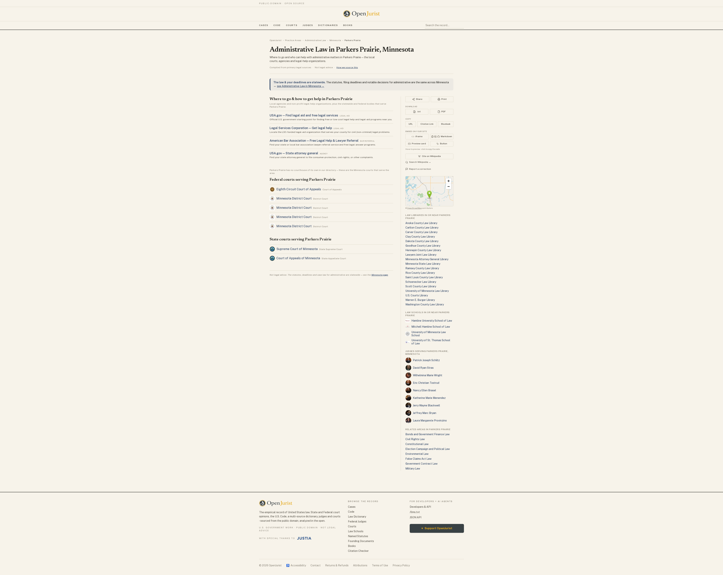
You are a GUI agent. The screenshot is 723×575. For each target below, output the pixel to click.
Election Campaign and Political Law (427, 448)
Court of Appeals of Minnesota (298, 258)
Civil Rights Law (415, 439)
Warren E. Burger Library (420, 299)
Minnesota (335, 40)
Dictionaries (328, 25)
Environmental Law (417, 453)
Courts (291, 25)
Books (348, 25)
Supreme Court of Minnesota (297, 249)
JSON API (415, 517)
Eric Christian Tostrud (426, 382)
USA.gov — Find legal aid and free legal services (304, 115)
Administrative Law (315, 40)
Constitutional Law (417, 444)
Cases (263, 25)
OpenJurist (275, 40)
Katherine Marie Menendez (429, 397)
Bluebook (445, 124)
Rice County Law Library (420, 272)
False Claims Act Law (418, 458)
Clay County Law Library (420, 236)
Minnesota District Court (294, 198)
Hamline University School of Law (431, 320)
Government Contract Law (421, 463)
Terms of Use (380, 565)
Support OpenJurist (436, 528)
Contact (315, 565)
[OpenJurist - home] (361, 14)
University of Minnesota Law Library (427, 290)
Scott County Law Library (420, 286)
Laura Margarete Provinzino (430, 420)
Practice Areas (293, 40)
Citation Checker (358, 550)
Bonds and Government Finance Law (427, 434)
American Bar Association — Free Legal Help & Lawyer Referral (314, 140)
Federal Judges (357, 521)
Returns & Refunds (337, 565)
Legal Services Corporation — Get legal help (301, 128)
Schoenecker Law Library (420, 281)
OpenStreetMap (414, 208)
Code (277, 25)
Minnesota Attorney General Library (426, 259)
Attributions (360, 565)
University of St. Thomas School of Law (430, 342)
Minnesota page (379, 275)
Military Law (412, 468)
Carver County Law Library (421, 232)
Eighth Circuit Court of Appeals (298, 189)
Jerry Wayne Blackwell (426, 405)
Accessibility (296, 565)
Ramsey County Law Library (422, 268)
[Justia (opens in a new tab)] (304, 538)
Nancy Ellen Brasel (424, 390)
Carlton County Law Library (421, 227)
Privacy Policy (401, 565)
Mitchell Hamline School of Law (430, 326)
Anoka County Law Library (421, 223)
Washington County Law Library (424, 304)
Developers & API (420, 506)
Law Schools (355, 531)
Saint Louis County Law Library (424, 277)
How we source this (347, 67)
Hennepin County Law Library (423, 250)
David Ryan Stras (423, 367)
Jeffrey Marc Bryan (424, 412)
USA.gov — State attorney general (294, 153)
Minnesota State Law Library (422, 263)
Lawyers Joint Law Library (420, 254)
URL (411, 124)
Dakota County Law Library (421, 241)
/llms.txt (415, 512)
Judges (308, 25)
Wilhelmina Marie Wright (427, 375)
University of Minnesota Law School (428, 334)
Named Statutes (358, 536)
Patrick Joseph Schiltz (426, 360)
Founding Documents (361, 541)
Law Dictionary (357, 516)
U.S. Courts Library (416, 295)
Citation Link (426, 124)
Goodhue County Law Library (422, 245)
